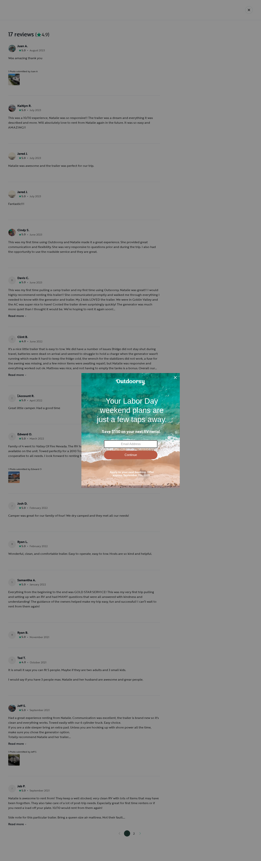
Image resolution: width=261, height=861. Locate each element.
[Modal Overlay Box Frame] (130, 430)
